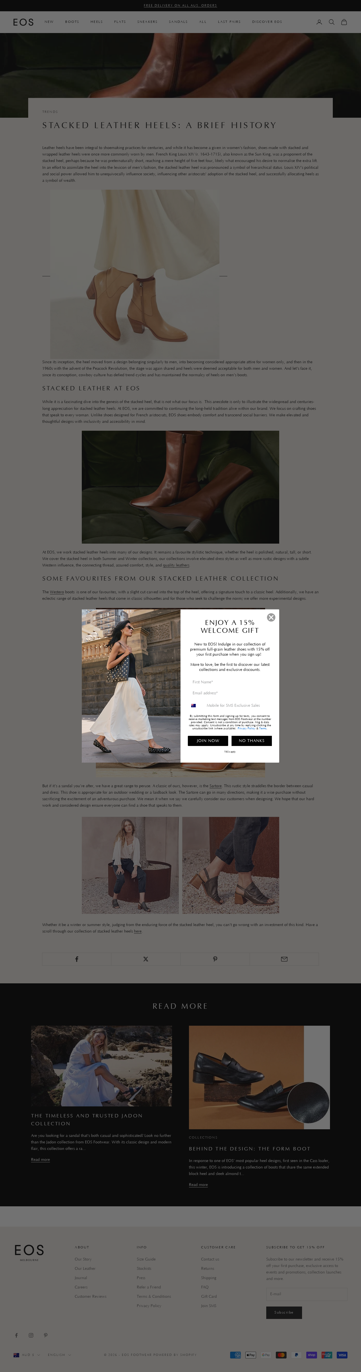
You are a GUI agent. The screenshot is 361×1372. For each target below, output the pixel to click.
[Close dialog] (271, 617)
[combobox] (196, 705)
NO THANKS (252, 741)
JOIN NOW (208, 741)
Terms (263, 728)
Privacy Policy (247, 728)
